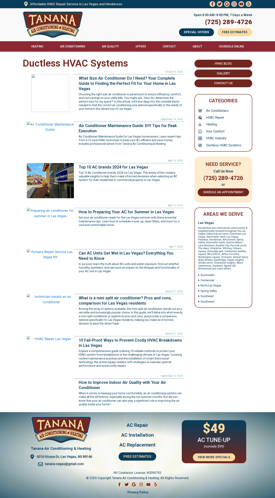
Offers (140, 46)
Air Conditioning (72, 46)
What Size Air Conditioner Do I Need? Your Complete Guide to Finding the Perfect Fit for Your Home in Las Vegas (127, 83)
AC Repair (137, 425)
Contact (169, 46)
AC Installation (137, 435)
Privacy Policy (137, 492)
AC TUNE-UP (213, 439)
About (197, 46)
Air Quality (110, 46)
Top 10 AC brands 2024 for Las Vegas (113, 167)
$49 (214, 428)
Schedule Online (231, 46)
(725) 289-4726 (228, 22)
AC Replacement (137, 445)
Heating (37, 46)
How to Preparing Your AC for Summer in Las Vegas (126, 211)
